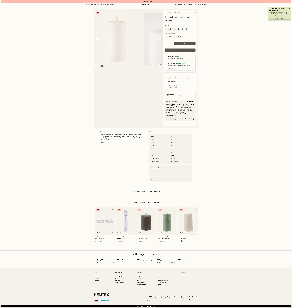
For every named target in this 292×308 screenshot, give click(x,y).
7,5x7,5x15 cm (177, 36)
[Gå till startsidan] (146, 4)
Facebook (96, 275)
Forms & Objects (176, 12)
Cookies (160, 278)
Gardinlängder (119, 277)
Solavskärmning (119, 282)
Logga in (181, 277)
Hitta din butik (161, 277)
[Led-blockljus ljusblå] (182, 29)
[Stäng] (289, 9)
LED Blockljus (116, 8)
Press (138, 280)
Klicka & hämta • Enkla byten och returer (146, 306)
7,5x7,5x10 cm (169, 36)
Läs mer (102, 142)
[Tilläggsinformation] (175, 20)
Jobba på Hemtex (141, 282)
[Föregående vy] (97, 39)
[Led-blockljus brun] (170, 29)
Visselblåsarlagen (141, 284)
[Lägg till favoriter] (160, 65)
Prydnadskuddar (119, 278)
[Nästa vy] (160, 39)
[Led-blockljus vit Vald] (166, 29)
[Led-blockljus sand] (174, 29)
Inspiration (112, 4)
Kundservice (161, 275)
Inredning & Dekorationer (99, 8)
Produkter (93, 4)
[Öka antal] (171, 44)
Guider (159, 284)
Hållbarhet (139, 275)
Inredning (117, 280)
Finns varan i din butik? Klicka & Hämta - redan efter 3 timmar (146, 1)
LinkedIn (96, 278)
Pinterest (96, 280)
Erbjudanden (106, 4)
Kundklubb (139, 277)
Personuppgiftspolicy (163, 280)
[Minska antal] (166, 44)
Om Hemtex (140, 278)
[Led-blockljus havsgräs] (186, 29)
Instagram (96, 277)
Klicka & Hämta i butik (180, 50)
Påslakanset (118, 275)
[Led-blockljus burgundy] (178, 29)
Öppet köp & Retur (163, 282)
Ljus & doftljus (109, 8)
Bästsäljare (99, 4)
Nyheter (88, 4)
